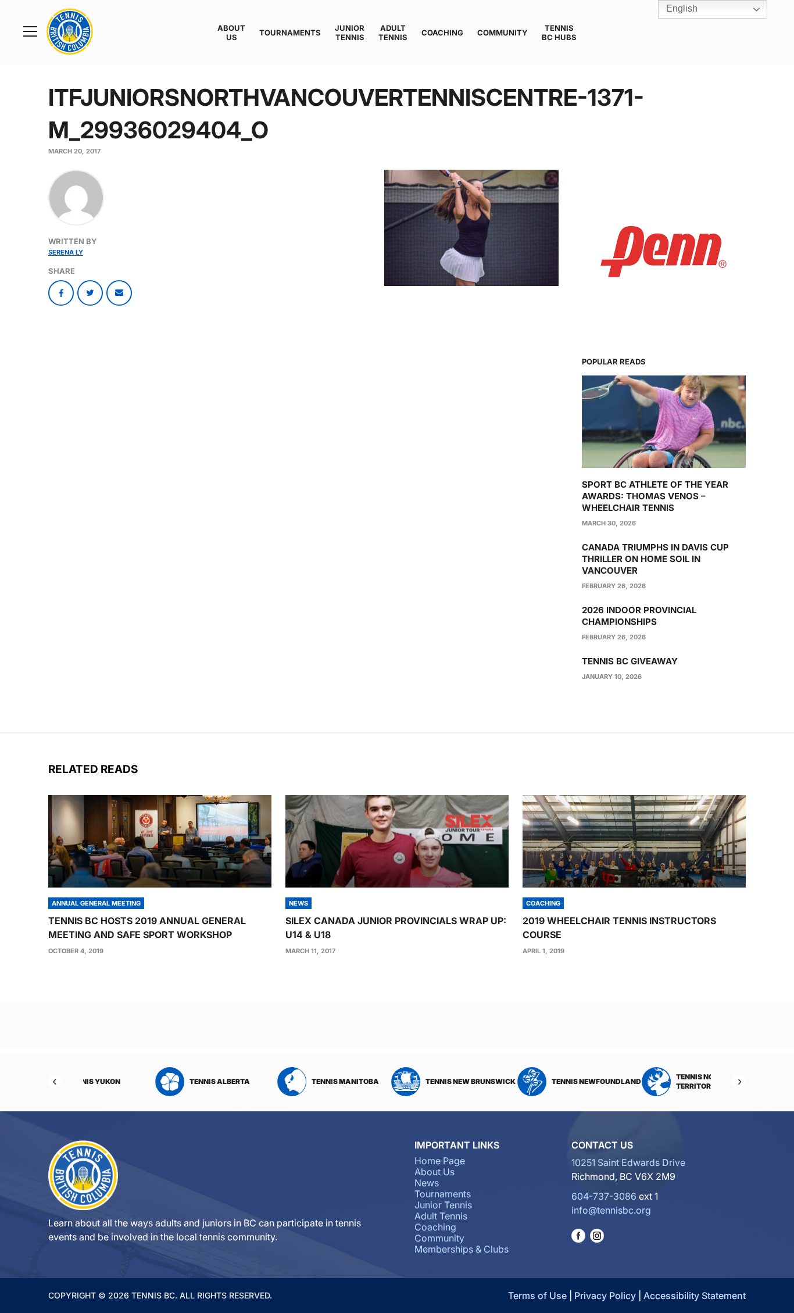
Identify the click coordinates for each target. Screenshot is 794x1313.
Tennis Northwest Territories (656, 1081)
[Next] (739, 1082)
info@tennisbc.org (611, 1210)
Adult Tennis (392, 32)
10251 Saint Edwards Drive (628, 1162)
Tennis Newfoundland (540, 1081)
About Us (231, 32)
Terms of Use (537, 1295)
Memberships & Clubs (461, 1249)
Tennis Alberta (163, 1081)
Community (502, 32)
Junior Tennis (349, 32)
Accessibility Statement (694, 1295)
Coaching (442, 32)
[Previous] (55, 1082)
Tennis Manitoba (289, 1081)
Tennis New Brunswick (414, 1081)
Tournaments (290, 32)
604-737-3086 (603, 1196)
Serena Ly (65, 252)
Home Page (439, 1161)
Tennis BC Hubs (559, 32)
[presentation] (159, 841)
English (681, 8)
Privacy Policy (605, 1295)
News (426, 1183)
